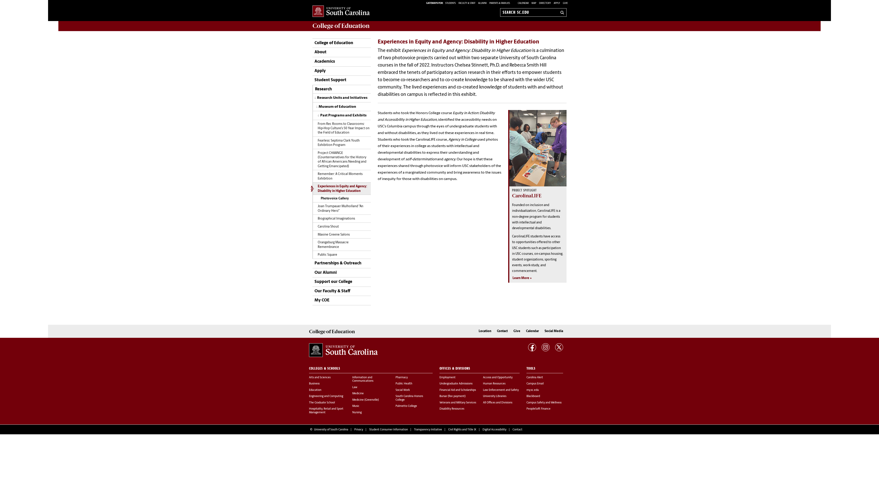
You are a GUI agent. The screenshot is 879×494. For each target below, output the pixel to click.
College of (341, 25)
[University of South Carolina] (343, 350)
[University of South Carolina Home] (341, 11)
